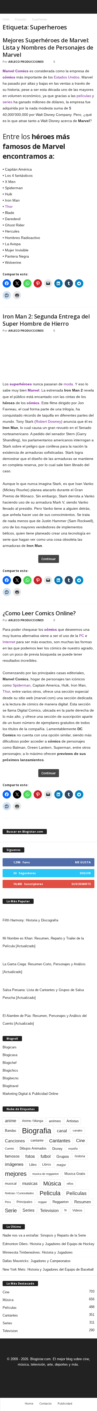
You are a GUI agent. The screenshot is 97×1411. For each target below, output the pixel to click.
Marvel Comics (15, 71)
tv (65, 1210)
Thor (9, 206)
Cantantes (59, 1140)
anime (10, 1121)
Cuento (9, 1148)
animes (55, 1121)
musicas (30, 1183)
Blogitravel (10, 1086)
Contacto (45, 1403)
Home (29, 1403)
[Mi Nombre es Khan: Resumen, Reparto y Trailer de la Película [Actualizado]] (48, 929)
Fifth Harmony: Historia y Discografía (30, 920)
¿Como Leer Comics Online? (39, 613)
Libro (32, 1165)
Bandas (10, 1131)
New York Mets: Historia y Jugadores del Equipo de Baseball (48, 1269)
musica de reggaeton (45, 1173)
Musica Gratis (74, 1174)
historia (80, 1156)
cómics (9, 77)
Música (52, 1183)
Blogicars (10, 1047)
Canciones (15, 1140)
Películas (76, 1193)
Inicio (6, 19)
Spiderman (22, 685)
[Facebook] (31, 1374)
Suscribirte (81, 884)
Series (28, 1210)
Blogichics (10, 1070)
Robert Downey (48, 421)
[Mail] (43, 1374)
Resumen (82, 1202)
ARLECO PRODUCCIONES (26, 61)
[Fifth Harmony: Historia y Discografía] (48, 911)
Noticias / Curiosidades (19, 1193)
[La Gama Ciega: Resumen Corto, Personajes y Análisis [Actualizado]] (48, 955)
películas (84, 96)
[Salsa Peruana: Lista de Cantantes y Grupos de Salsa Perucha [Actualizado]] (48, 981)
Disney (57, 1149)
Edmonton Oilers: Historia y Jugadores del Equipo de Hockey (48, 1244)
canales (78, 1130)
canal (62, 1130)
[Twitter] (55, 1374)
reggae (42, 1201)
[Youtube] (66, 1374)
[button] (89, 7)
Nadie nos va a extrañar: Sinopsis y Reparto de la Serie (44, 1235)
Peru (8, 1201)
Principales (24, 1202)
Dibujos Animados (33, 1148)
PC (81, 636)
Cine (80, 1140)
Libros (46, 1164)
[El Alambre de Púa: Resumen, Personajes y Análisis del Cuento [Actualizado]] (48, 1007)
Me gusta (83, 862)
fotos (30, 1156)
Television (49, 1210)
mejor (61, 1165)
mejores (16, 1173)
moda (68, 384)
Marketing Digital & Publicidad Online (30, 1094)
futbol (46, 1156)
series (7, 102)
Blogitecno (10, 1078)
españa (73, 1148)
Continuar (48, 559)
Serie (11, 1210)
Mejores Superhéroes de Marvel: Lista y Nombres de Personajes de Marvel (48, 47)
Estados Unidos (66, 77)
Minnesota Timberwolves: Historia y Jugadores (38, 1252)
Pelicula (50, 1193)
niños (70, 1183)
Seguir (85, 873)
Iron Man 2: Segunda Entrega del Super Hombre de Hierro (46, 319)
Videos (77, 1210)
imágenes (14, 1164)
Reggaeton (61, 1202)
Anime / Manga (32, 1121)
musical (11, 1183)
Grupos (62, 1156)
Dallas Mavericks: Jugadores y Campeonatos (37, 1261)
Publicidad (65, 1403)
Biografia (36, 1130)
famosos (12, 1156)
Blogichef (10, 1063)
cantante (37, 1140)
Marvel (33, 390)
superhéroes (21, 384)
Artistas (72, 1121)
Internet (9, 642)
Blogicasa (10, 1055)
